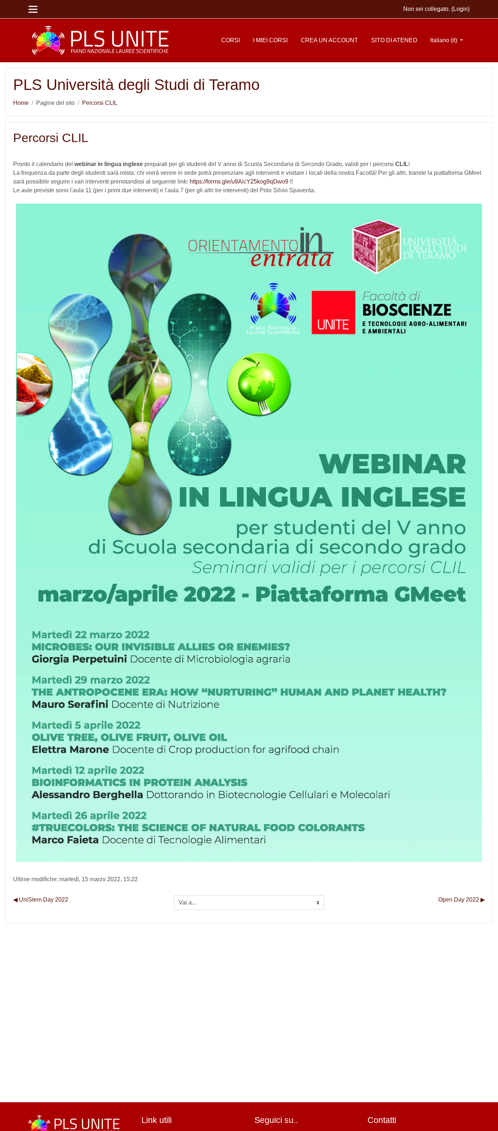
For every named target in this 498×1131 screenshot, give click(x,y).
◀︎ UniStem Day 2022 (40, 899)
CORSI (230, 40)
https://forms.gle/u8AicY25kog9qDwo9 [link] (239, 181)
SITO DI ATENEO (394, 40)
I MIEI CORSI (270, 40)
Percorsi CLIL (99, 103)
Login (460, 9)
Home (21, 103)
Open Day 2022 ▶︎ (461, 899)
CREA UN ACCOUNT (329, 40)
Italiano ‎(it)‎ (444, 40)
